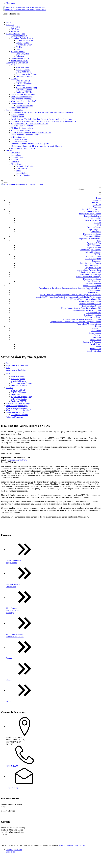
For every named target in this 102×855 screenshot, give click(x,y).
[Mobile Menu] (100, 192)
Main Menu (10, 3)
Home (8, 363)
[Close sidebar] (100, 194)
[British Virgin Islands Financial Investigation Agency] (24, 8)
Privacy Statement (66, 845)
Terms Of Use (79, 845)
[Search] (2, 180)
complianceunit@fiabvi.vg (17, 460)
